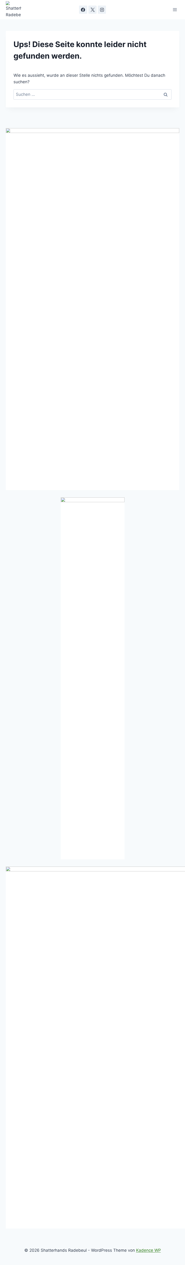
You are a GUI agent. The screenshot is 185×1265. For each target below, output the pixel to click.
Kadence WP (148, 1250)
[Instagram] (102, 10)
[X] (92, 10)
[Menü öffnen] (174, 9)
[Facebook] (83, 10)
